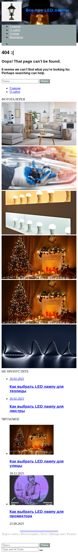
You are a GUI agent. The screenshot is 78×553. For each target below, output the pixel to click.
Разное (71, 534)
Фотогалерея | (30, 534)
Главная (15, 26)
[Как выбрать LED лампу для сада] (39, 346)
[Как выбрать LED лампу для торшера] (39, 124)
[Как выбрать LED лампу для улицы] (39, 302)
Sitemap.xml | (58, 534)
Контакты (16, 37)
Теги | (44, 534)
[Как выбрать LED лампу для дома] (39, 213)
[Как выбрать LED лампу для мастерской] (39, 257)
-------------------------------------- (39, 530)
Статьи (14, 33)
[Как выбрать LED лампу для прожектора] (43, 490)
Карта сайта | (11, 534)
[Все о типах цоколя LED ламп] (39, 168)
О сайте (15, 30)
